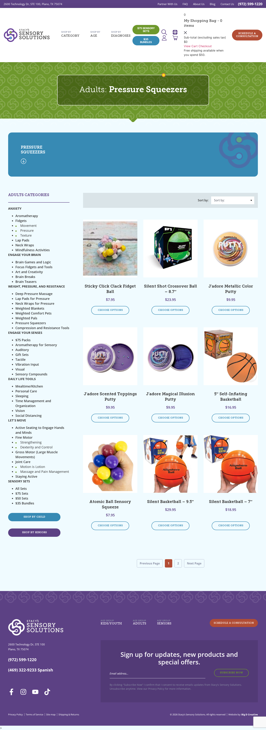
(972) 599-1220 (250, 3)
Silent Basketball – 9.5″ (170, 502)
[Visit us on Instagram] (24, 692)
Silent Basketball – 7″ (230, 502)
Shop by (70, 33)
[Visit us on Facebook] (12, 692)
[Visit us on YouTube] (36, 692)
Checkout (205, 46)
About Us (198, 4)
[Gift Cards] (176, 32)
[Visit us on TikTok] (48, 692)
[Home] (27, 35)
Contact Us (227, 4)
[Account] (165, 38)
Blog (212, 4)
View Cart (191, 46)
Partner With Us (167, 4)
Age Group (111, 622)
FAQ (185, 4)
